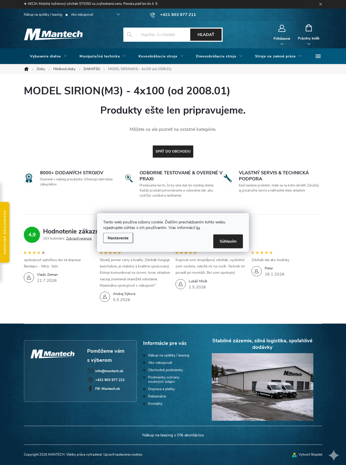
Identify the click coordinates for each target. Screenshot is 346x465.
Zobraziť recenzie (79, 238)
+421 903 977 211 (110, 379)
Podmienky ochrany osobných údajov (163, 379)
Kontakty (155, 403)
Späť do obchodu (173, 151)
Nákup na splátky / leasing (43, 14)
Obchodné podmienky (165, 370)
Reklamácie (157, 396)
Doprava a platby (161, 389)
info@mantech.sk (109, 371)
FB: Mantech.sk (107, 388)
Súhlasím (228, 241)
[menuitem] (48, 56)
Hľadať (206, 34)
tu (198, 227)
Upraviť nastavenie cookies (122, 454)
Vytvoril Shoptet (310, 454)
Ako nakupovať (82, 14)
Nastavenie (118, 238)
